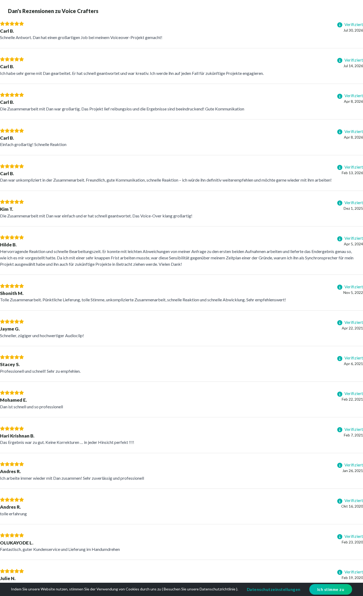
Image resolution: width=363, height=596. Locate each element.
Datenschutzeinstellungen (274, 589)
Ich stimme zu (330, 589)
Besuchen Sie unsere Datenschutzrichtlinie (199, 589)
